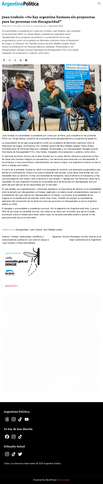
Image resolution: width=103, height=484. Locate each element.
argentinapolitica (40, 26)
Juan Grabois (35, 229)
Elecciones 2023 (56, 26)
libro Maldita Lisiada (52, 229)
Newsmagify (64, 480)
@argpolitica (11, 285)
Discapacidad (22, 229)
